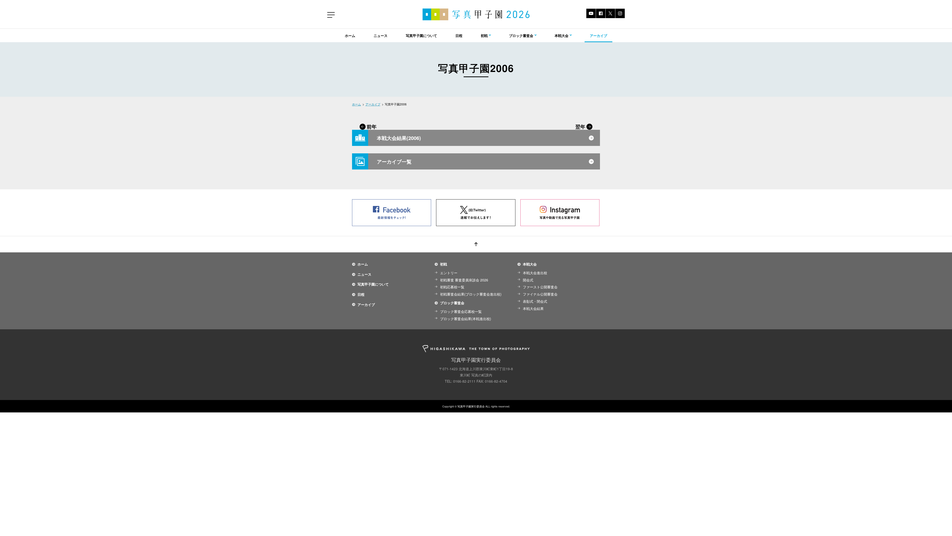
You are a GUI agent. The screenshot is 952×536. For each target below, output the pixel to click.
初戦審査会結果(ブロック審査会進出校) (471, 294)
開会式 (528, 279)
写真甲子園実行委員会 (471, 406)
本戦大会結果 (533, 308)
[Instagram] (620, 13)
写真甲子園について (421, 35)
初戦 (443, 264)
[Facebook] (600, 13)
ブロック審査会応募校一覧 (461, 311)
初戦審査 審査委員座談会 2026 (464, 279)
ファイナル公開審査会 (540, 294)
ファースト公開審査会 (540, 286)
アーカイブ (598, 35)
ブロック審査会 (452, 302)
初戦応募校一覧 (452, 286)
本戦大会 (530, 264)
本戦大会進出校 (535, 272)
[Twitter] (610, 13)
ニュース (380, 35)
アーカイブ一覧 (394, 161)
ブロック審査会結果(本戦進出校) (465, 318)
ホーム (350, 35)
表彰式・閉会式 (535, 301)
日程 (458, 35)
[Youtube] (591, 13)
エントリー (448, 272)
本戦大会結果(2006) (399, 137)
